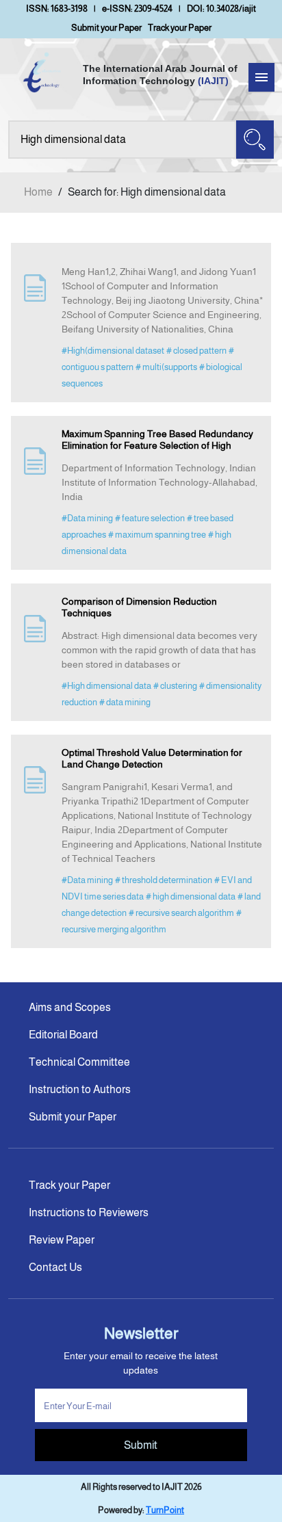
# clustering (175, 686)
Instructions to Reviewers (89, 1212)
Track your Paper (180, 28)
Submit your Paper (106, 28)
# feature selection (150, 518)
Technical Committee (79, 1062)
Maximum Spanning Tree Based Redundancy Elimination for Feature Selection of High (157, 439)
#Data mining (87, 518)
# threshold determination (163, 880)
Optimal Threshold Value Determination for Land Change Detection (152, 758)
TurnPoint (165, 1510)
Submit (140, 1445)
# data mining (125, 702)
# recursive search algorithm (181, 913)
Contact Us (55, 1267)
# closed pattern (196, 350)
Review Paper (61, 1240)
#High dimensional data (106, 686)
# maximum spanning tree (157, 534)
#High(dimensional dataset (113, 350)
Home (38, 192)
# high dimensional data (190, 896)
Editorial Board (63, 1034)
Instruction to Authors (80, 1089)
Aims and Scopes (70, 1007)
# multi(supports (166, 367)
